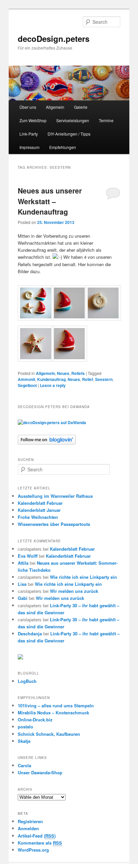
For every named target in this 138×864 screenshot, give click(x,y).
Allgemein (55, 107)
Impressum (29, 147)
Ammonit (26, 379)
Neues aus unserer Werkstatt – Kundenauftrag (50, 201)
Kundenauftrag (51, 379)
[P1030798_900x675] (69, 319)
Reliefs (78, 373)
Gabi (22, 598)
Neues (63, 373)
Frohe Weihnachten (38, 517)
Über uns (27, 107)
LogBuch (27, 681)
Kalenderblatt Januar (39, 510)
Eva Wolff (28, 556)
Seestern (104, 379)
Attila (23, 563)
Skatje (24, 741)
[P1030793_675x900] (35, 319)
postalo (25, 726)
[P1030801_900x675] (103, 319)
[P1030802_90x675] (35, 360)
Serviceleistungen (72, 120)
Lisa (22, 584)
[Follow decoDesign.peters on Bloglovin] (47, 443)
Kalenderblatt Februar (40, 503)
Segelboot (27, 385)
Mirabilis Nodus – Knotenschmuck (53, 712)
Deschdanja (30, 633)
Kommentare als (40, 843)
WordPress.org (33, 850)
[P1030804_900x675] (69, 360)
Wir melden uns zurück (74, 591)
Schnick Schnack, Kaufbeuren (49, 734)
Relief (87, 379)
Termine (106, 120)
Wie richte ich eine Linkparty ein (83, 577)
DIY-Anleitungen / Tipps (69, 134)
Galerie (80, 107)
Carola (24, 765)
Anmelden (28, 828)
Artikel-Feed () (37, 836)
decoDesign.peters (53, 38)
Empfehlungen (62, 147)
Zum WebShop (33, 120)
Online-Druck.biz (35, 719)
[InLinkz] (20, 656)
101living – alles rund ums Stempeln (56, 705)
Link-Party (28, 134)
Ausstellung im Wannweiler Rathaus (55, 496)
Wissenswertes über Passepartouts (54, 524)
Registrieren (30, 821)
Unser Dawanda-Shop (40, 772)
